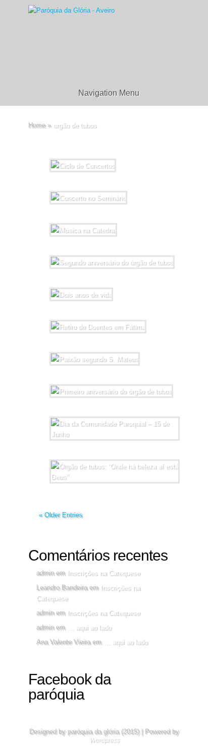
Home (36, 125)
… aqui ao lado (89, 627)
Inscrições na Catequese (103, 573)
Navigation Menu (108, 93)
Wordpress (104, 739)
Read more (129, 452)
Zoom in (80, 452)
